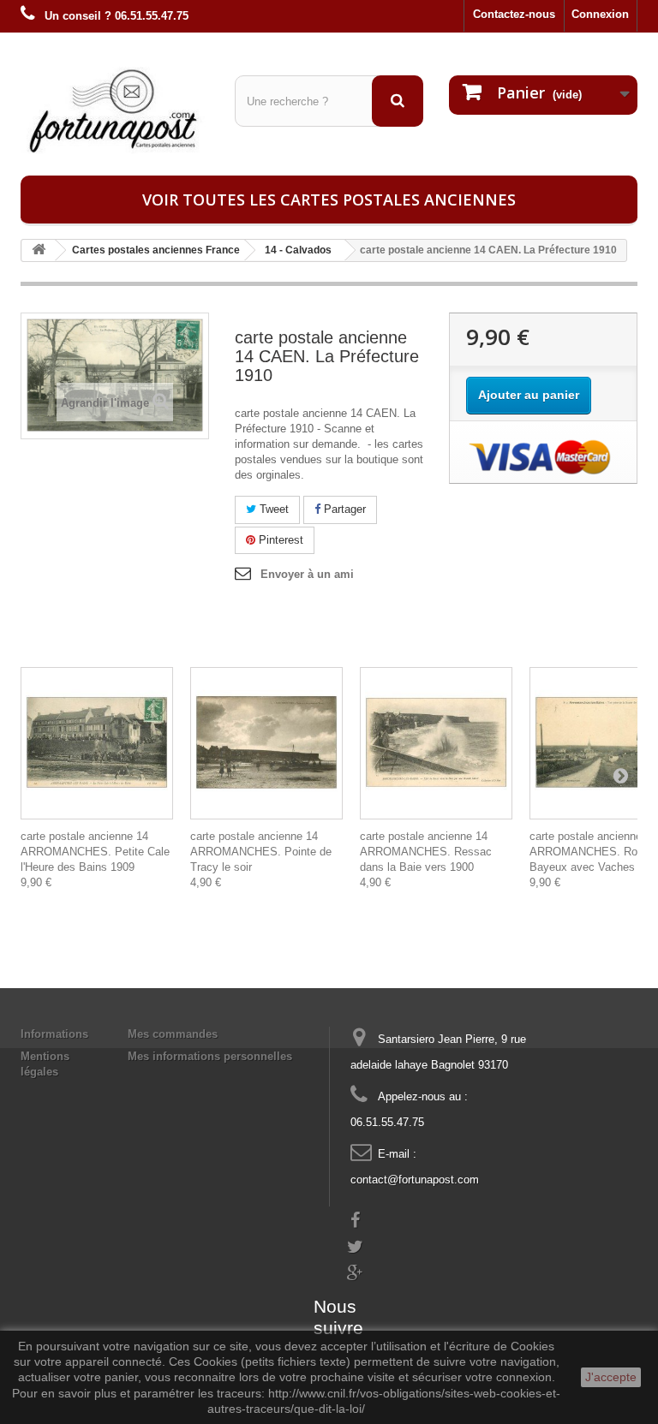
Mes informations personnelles (210, 1056)
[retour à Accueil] (38, 250)
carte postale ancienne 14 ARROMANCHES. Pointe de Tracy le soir (261, 851)
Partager (343, 509)
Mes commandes (173, 1034)
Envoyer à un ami (307, 574)
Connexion (600, 14)
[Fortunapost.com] (115, 110)
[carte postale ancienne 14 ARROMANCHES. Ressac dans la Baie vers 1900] (436, 743)
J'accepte (611, 1377)
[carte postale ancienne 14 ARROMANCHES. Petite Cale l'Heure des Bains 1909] (97, 743)
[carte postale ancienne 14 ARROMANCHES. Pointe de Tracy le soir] (266, 743)
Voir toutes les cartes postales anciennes (329, 199)
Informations (54, 1034)
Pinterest (279, 539)
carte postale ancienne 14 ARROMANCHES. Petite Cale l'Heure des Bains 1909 (95, 851)
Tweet (272, 509)
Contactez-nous (514, 14)
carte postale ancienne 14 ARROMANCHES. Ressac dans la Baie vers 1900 (426, 851)
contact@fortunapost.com (414, 1179)
